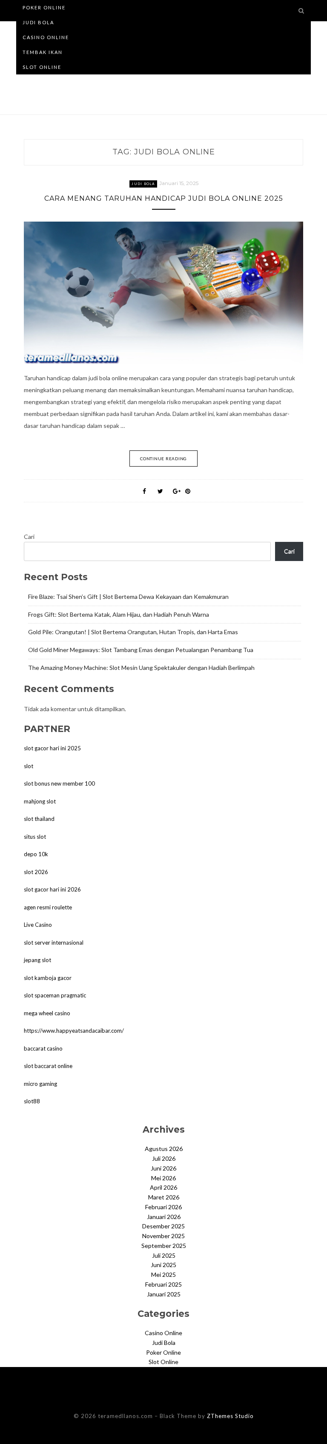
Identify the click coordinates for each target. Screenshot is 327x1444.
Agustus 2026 (164, 1148)
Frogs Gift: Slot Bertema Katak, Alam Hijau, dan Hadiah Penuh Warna (118, 614)
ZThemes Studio (230, 1416)
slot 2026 (36, 872)
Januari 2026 (164, 1216)
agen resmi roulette (48, 907)
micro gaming (40, 1083)
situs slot (35, 836)
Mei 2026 (163, 1178)
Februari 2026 (163, 1206)
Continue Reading (163, 458)
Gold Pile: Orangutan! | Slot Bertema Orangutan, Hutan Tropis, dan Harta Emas (133, 631)
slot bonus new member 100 (59, 783)
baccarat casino (43, 1048)
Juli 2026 (163, 1158)
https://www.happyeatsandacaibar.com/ (74, 1030)
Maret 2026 (163, 1197)
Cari (29, 536)
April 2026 (163, 1187)
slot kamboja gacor (48, 977)
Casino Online (46, 37)
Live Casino (38, 924)
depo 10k (36, 854)
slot (28, 766)
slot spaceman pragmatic (55, 995)
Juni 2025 (163, 1264)
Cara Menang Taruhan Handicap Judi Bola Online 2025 (163, 198)
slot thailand (39, 818)
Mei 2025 (163, 1274)
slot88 (32, 1101)
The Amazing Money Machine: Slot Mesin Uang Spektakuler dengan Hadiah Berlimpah (141, 667)
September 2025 (163, 1245)
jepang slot (37, 960)
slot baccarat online (48, 1065)
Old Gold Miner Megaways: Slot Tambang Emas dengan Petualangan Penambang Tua (140, 649)
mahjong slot (40, 801)
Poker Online (44, 7)
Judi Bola (38, 22)
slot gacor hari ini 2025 (52, 748)
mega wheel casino (47, 1013)
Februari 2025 (163, 1284)
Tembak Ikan (43, 52)
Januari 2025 (164, 1294)
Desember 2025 (163, 1226)
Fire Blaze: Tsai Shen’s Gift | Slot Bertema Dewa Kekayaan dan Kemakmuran (128, 596)
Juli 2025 (163, 1255)
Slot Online (42, 67)
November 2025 (163, 1235)
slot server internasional (53, 942)
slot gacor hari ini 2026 (52, 889)
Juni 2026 (163, 1168)
